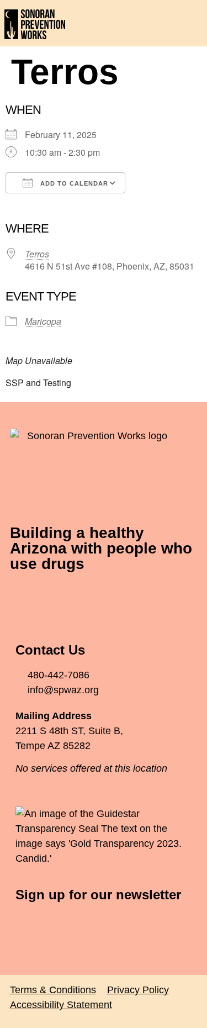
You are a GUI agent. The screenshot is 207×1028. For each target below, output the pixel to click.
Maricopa (43, 321)
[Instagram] (84, 596)
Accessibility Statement (61, 1004)
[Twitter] (54, 596)
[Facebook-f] (24, 596)
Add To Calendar (73, 183)
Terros (37, 253)
